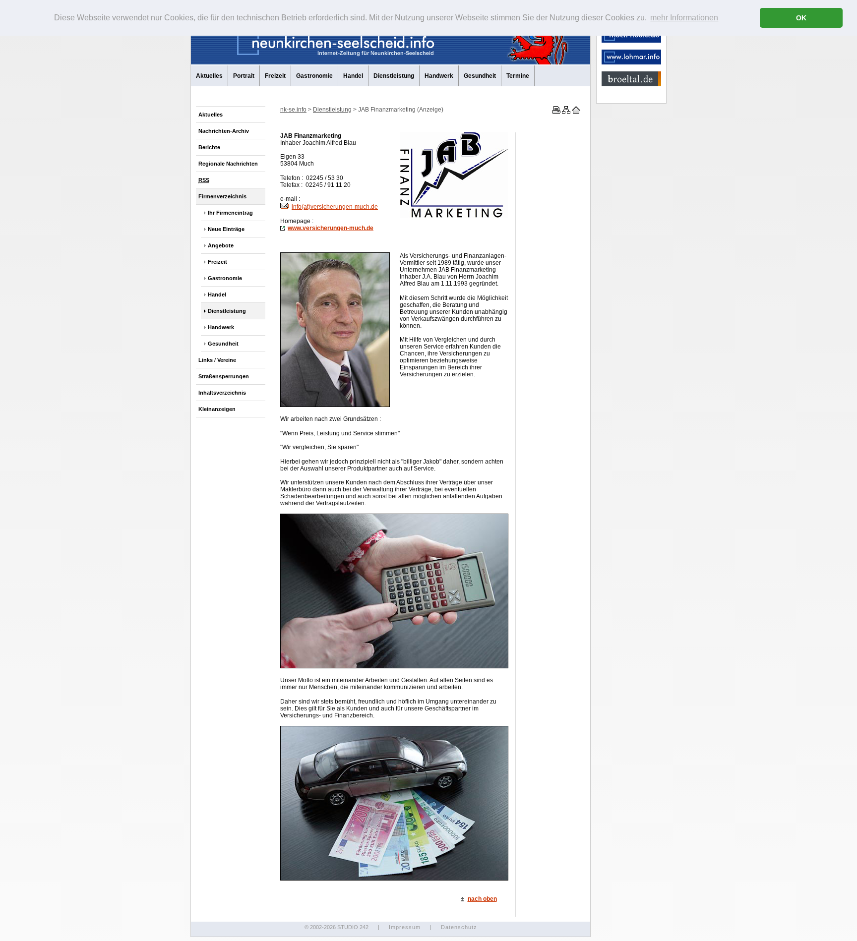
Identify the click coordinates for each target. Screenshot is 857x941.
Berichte (209, 147)
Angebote (221, 245)
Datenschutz (459, 927)
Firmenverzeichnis (222, 196)
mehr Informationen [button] (684, 17)
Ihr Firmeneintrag (230, 213)
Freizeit (275, 75)
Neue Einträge (226, 229)
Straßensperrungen (223, 376)
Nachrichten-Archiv (223, 131)
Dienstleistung (393, 75)
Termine (517, 75)
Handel (353, 75)
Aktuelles (209, 75)
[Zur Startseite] (575, 111)
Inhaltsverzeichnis (222, 393)
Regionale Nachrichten (228, 164)
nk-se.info (293, 109)
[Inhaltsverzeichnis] (565, 111)
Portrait (243, 75)
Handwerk (439, 75)
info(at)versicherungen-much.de (335, 206)
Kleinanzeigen (217, 409)
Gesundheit (480, 75)
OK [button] (801, 18)
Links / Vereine (217, 360)
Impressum (405, 927)
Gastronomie (314, 75)
